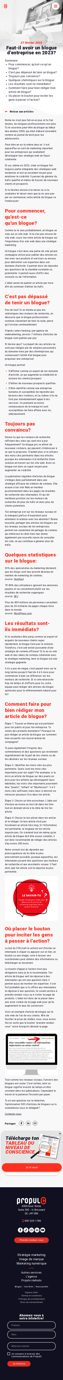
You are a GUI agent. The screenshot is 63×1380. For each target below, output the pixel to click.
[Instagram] (31, 1230)
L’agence (31, 1276)
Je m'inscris (19, 1363)
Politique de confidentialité (31, 1299)
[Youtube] (42, 1230)
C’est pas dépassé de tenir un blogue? (33, 72)
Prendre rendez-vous (31, 1240)
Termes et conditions (31, 1295)
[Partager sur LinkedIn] (28, 1123)
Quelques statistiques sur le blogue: (32, 80)
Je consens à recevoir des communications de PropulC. (26, 1355)
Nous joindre (42, 1286)
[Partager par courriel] (35, 1123)
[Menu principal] (55, 6)
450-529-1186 (32, 1220)
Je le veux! (32, 1167)
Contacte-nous (13, 1114)
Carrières (28, 1286)
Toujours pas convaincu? (24, 76)
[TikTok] (26, 1230)
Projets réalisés (31, 1280)
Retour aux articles (21, 111)
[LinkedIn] (37, 1230)
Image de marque (31, 1259)
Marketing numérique (31, 1263)
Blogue (18, 1286)
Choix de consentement (31, 1302)
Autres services (31, 1272)
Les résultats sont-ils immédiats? (30, 84)
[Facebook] (20, 1230)
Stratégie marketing (31, 1255)
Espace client (31, 1292)
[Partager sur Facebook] (21, 1123)
